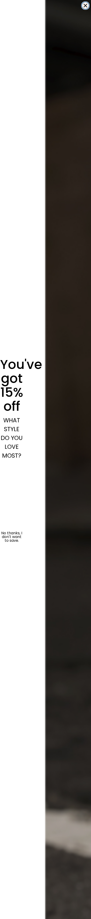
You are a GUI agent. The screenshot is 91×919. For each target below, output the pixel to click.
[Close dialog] (85, 5)
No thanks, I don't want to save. (11, 537)
